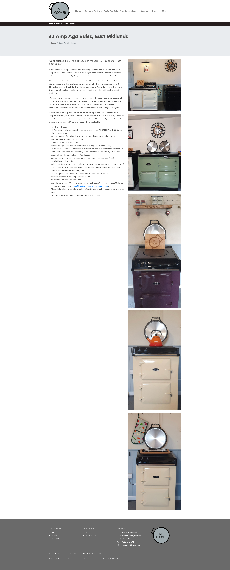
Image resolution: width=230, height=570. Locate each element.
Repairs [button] (144, 11)
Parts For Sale (111, 11)
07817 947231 (127, 542)
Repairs (55, 539)
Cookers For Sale (93, 11)
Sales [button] (155, 11)
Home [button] (78, 11)
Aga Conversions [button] (128, 11)
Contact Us (91, 535)
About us (90, 532)
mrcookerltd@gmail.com (130, 545)
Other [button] (164, 11)
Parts (54, 535)
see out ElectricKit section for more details (90, 186)
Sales (54, 532)
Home (53, 43)
